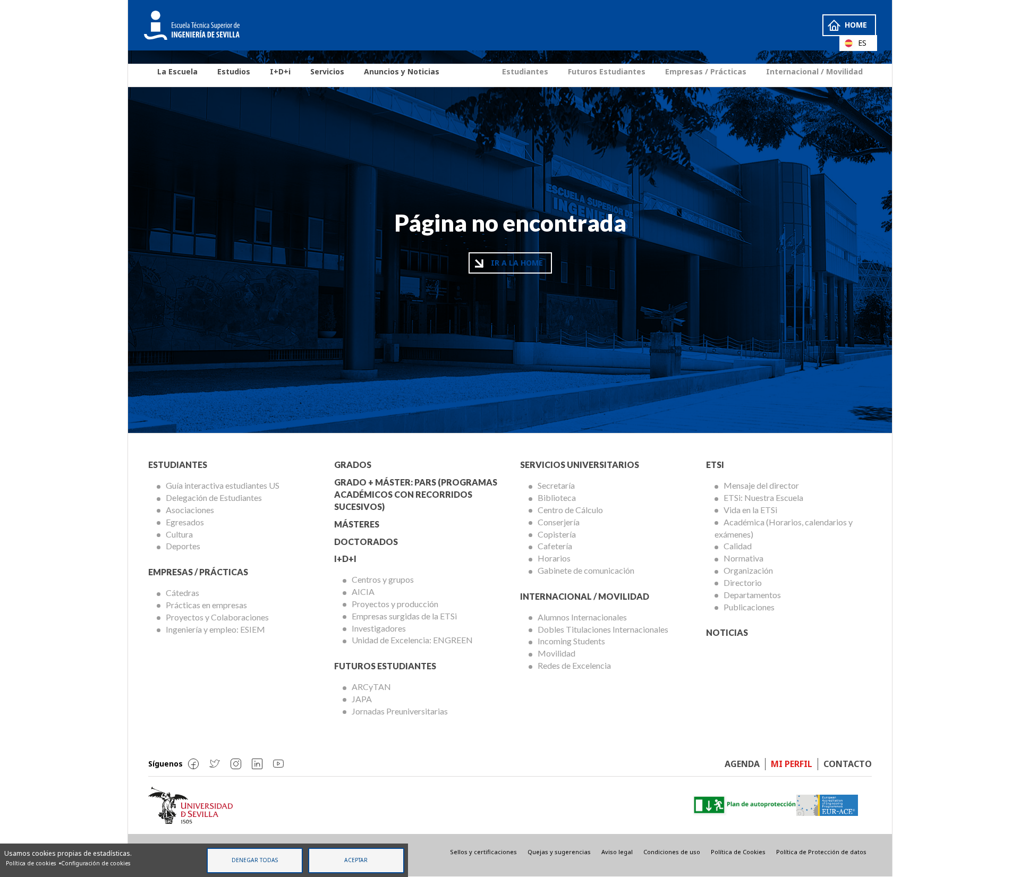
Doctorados (366, 542)
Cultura (179, 534)
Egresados (185, 522)
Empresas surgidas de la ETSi (404, 616)
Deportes (183, 546)
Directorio (743, 582)
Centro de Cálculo (570, 510)
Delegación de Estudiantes (214, 497)
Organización (748, 570)
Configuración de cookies (95, 863)
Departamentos (752, 595)
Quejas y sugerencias (559, 852)
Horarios (554, 558)
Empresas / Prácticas (705, 71)
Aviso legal (617, 852)
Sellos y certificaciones (483, 852)
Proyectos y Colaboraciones (217, 617)
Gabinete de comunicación (586, 570)
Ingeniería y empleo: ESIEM (215, 629)
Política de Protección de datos (821, 852)
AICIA (363, 591)
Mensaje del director (761, 485)
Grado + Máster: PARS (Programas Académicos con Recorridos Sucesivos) (415, 494)
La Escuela (177, 71)
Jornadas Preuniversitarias (400, 711)
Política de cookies (31, 863)
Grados (352, 464)
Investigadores (379, 628)
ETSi (715, 464)
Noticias (727, 632)
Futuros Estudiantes (606, 71)
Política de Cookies (738, 852)
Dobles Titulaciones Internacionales (603, 629)
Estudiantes (525, 71)
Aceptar (356, 860)
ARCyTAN (371, 687)
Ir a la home (517, 263)
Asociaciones (190, 510)
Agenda (742, 764)
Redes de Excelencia (574, 665)
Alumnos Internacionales (582, 617)
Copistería (557, 534)
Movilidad (556, 653)
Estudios (233, 71)
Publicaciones (749, 607)
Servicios (327, 71)
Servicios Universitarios (579, 464)
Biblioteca (557, 497)
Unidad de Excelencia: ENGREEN (412, 640)
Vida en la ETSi (750, 510)
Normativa (743, 558)
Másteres (356, 524)
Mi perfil (791, 764)
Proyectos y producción (395, 604)
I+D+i (280, 71)
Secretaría (556, 485)
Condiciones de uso (671, 852)
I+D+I (345, 559)
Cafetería (555, 546)
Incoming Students (571, 641)
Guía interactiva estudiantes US (222, 485)
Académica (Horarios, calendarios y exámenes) (784, 528)
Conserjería (559, 522)
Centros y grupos (383, 579)
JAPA (362, 699)
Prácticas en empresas (206, 605)
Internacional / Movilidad (814, 71)
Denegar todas (255, 860)
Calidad (738, 546)
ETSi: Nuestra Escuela (763, 497)
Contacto (847, 764)
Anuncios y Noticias (401, 71)
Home (856, 25)
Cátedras (182, 592)
